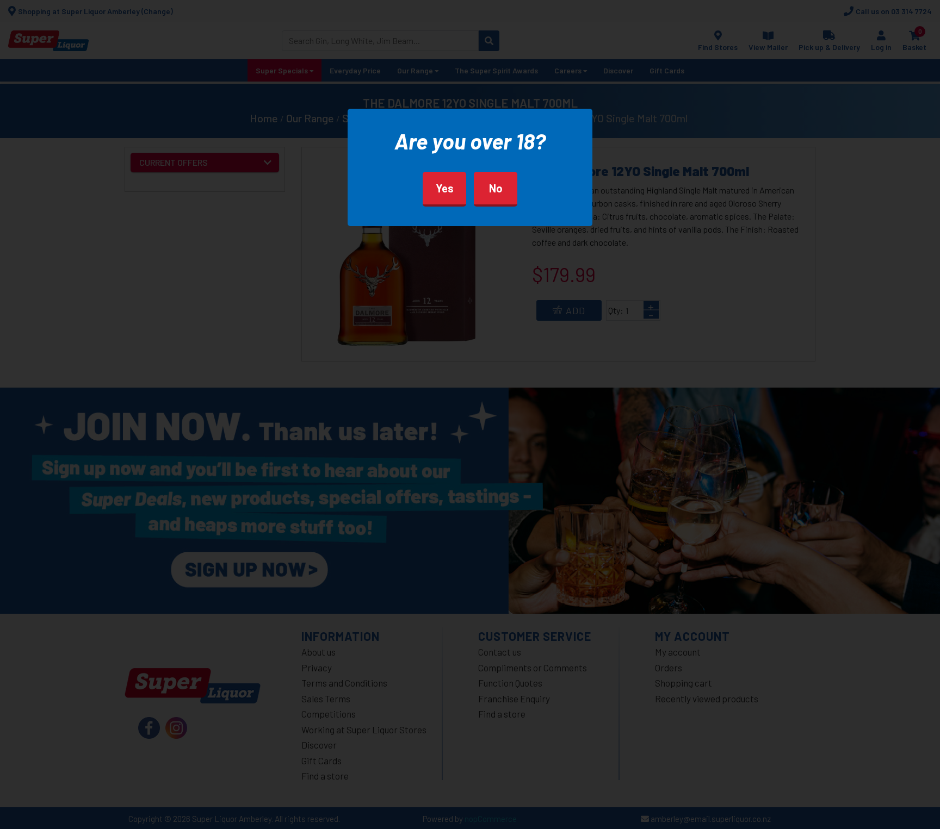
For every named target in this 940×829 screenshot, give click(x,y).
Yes (445, 188)
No (496, 188)
